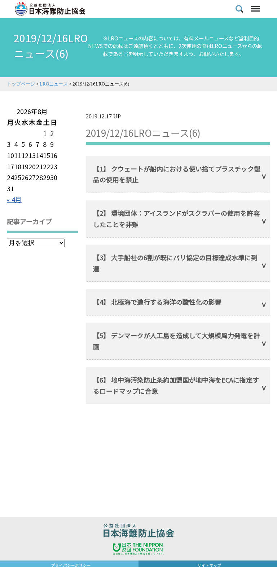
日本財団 (138, 549)
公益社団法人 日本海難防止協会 (138, 532)
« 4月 (14, 199)
